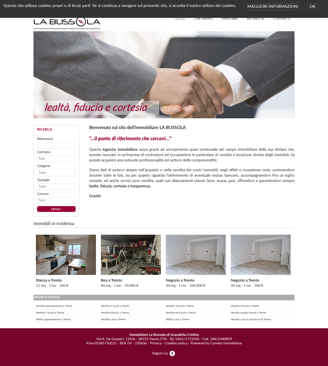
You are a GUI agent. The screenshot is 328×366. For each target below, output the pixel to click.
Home (179, 19)
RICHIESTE (255, 18)
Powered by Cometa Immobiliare (216, 343)
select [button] (73, 159)
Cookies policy (176, 343)
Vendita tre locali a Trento (181, 312)
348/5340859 (221, 339)
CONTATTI (281, 18)
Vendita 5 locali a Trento (50, 312)
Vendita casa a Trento (113, 319)
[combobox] (54, 158)
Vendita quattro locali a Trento (248, 312)
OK (313, 7)
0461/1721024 (187, 339)
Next (299, 73)
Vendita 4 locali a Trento (245, 306)
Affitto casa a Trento (177, 319)
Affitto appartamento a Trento (53, 319)
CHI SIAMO (203, 18)
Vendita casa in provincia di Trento (251, 319)
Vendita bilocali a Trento (115, 312)
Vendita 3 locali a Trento (180, 306)
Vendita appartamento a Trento (54, 306)
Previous (28, 73)
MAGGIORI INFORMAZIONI (272, 7)
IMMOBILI (230, 18)
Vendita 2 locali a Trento (115, 306)
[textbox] (56, 145)
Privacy (156, 343)
